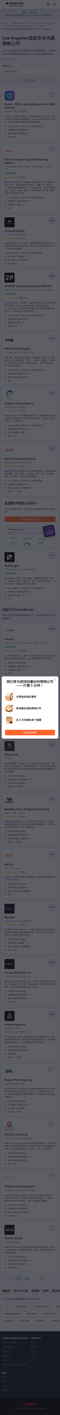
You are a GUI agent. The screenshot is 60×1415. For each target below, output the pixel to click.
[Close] (55, 679)
